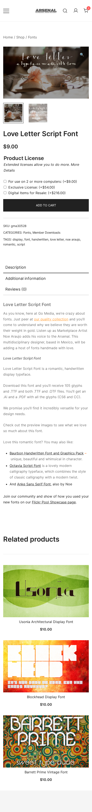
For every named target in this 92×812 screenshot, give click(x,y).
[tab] (46, 267)
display (18, 239)
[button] (82, 55)
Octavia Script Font (25, 465)
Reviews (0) (16, 289)
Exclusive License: (31, 187)
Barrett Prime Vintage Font (46, 772)
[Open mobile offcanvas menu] (6, 11)
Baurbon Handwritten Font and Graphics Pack (47, 453)
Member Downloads (46, 232)
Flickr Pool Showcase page (54, 502)
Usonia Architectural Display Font (46, 622)
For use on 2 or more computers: (42, 181)
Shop (20, 37)
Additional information (25, 278)
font (27, 239)
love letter (57, 239)
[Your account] (75, 11)
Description (15, 267)
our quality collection (51, 319)
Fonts (32, 37)
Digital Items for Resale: (37, 193)
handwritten (40, 239)
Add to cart (46, 205)
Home (8, 37)
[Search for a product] (65, 11)
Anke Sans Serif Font (34, 484)
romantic (9, 244)
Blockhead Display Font (46, 697)
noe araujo (72, 239)
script (21, 244)
